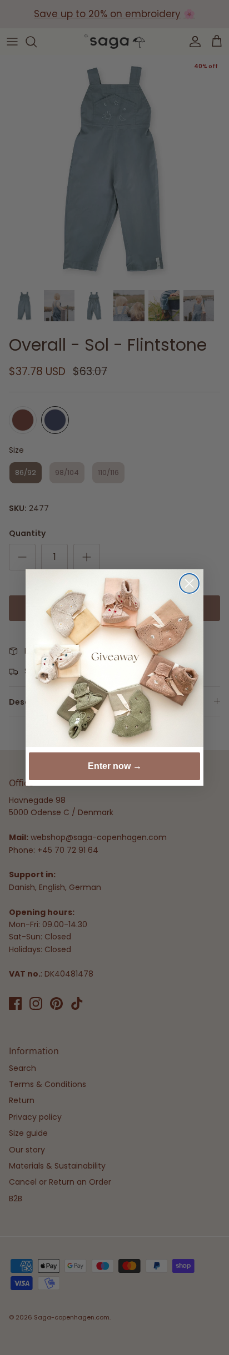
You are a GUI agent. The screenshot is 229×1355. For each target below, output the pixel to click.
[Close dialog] (189, 583)
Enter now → (115, 766)
